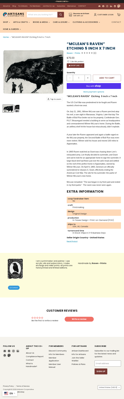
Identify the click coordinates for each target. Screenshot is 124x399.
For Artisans (22, 6)
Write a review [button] (79, 319)
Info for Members (56, 354)
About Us (6, 6)
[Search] (60, 14)
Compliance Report (35, 356)
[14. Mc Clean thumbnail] (8, 108)
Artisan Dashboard (80, 350)
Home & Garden (11, 29)
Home (6, 37)
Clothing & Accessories (86, 22)
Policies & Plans (78, 364)
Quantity (71, 73)
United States (108, 387)
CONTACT (82, 6)
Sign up (101, 371)
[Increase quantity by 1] (88, 78)
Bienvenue (71, 6)
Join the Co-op (49, 6)
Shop (6, 22)
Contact (116, 22)
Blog (14, 6)
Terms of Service (23, 386)
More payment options (93, 92)
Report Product (72, 241)
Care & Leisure (60, 22)
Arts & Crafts (20, 22)
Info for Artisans (79, 354)
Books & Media (40, 22)
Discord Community (58, 350)
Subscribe (61, 6)
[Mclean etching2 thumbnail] (16, 108)
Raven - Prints (73, 53)
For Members (35, 6)
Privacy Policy (8, 386)
